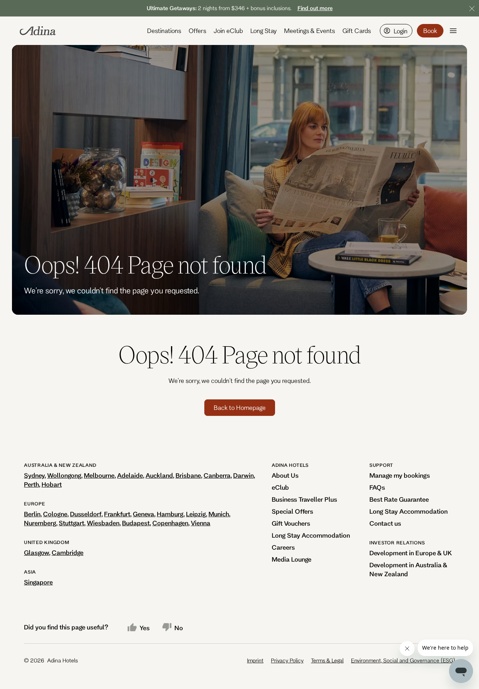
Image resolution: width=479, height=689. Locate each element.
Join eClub (228, 30)
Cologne (55, 513)
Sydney (34, 475)
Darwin (243, 475)
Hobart (52, 484)
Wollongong (64, 475)
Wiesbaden (103, 522)
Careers (283, 547)
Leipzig (196, 513)
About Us (285, 475)
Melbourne (99, 475)
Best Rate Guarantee (399, 499)
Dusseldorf (85, 513)
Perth (31, 484)
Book (430, 30)
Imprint (255, 660)
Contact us (385, 523)
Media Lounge (291, 559)
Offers (197, 30)
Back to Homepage (240, 407)
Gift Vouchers (291, 523)
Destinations (164, 30)
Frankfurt (117, 513)
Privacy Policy (287, 660)
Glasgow (36, 552)
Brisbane (188, 475)
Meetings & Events (309, 30)
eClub (280, 487)
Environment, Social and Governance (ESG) (403, 660)
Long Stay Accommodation (311, 535)
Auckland (159, 475)
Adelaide (130, 475)
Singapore (38, 582)
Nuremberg (40, 522)
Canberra (217, 475)
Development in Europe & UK (410, 552)
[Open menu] (453, 30)
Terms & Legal (327, 660)
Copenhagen (170, 522)
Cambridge (67, 552)
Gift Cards (356, 30)
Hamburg (170, 513)
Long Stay (263, 30)
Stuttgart (71, 522)
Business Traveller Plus (304, 499)
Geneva (143, 513)
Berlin (32, 513)
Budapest (136, 522)
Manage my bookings (399, 475)
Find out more (315, 8)
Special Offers (292, 511)
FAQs (377, 487)
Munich (218, 513)
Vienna (200, 522)
